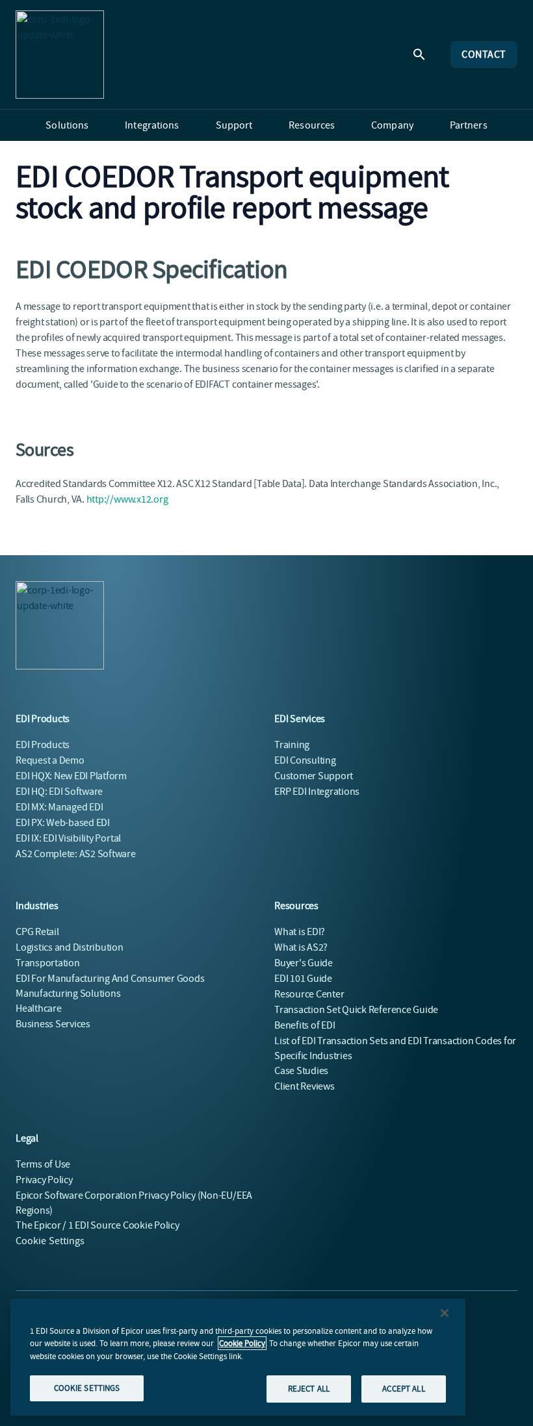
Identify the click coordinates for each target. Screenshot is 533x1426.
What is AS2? (301, 947)
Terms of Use (43, 1164)
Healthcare (39, 1008)
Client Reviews (304, 1086)
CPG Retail (37, 931)
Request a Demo (50, 760)
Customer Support (313, 775)
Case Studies (301, 1070)
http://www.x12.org (127, 499)
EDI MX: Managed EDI (59, 807)
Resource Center (309, 994)
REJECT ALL (309, 1388)
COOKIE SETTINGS (87, 1388)
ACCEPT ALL (403, 1388)
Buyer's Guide (303, 963)
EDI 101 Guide (303, 978)
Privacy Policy (44, 1179)
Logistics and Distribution (70, 947)
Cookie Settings (50, 1240)
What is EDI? (299, 931)
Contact (484, 54)
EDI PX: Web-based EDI (63, 822)
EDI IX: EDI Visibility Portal (68, 838)
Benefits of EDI (304, 1025)
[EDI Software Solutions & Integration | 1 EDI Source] (60, 54)
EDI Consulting (305, 760)
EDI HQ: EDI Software (59, 791)
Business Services (53, 1024)
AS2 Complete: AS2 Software (76, 853)
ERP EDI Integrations (316, 791)
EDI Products (43, 744)
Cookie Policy (242, 1343)
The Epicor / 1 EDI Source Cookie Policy (97, 1225)
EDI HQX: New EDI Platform (71, 775)
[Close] (444, 1313)
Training (291, 744)
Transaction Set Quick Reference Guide (356, 1009)
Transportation (48, 963)
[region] (237, 1357)
